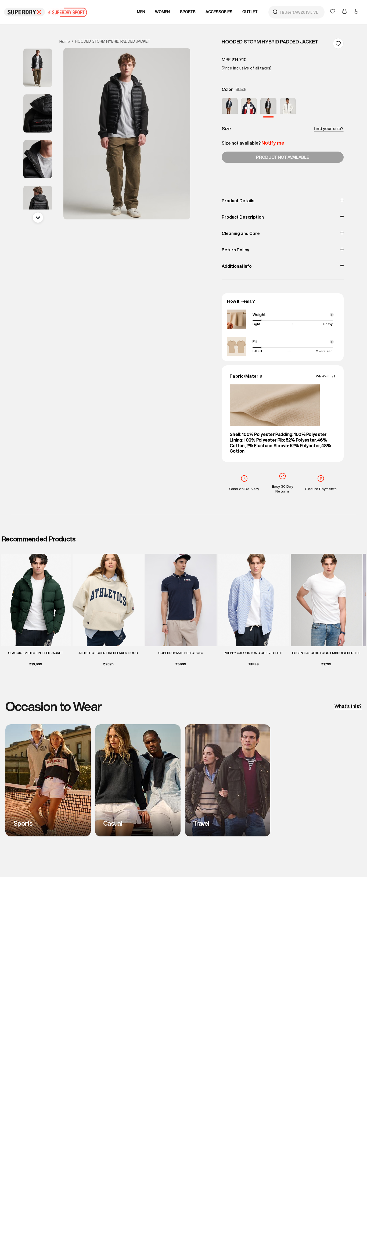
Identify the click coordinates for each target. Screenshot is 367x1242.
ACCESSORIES (219, 12)
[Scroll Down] (38, 217)
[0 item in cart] (345, 12)
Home (64, 41)
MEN (141, 12)
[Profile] (356, 11)
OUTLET (250, 12)
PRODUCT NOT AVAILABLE (282, 157)
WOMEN (162, 12)
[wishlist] (333, 12)
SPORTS (188, 12)
